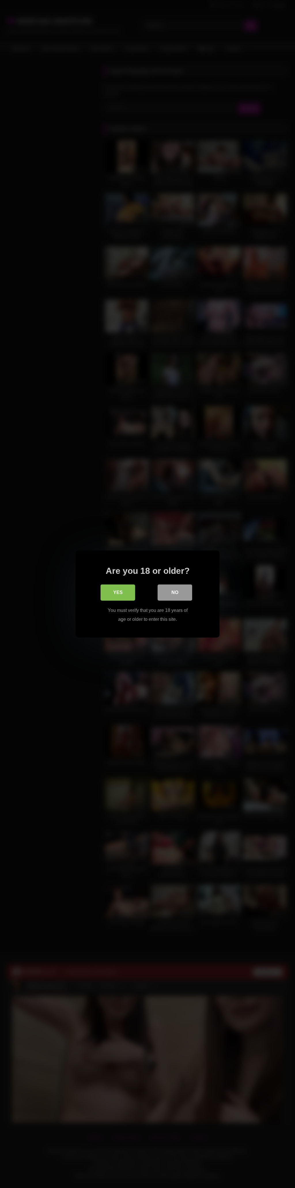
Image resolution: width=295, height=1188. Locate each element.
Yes (118, 592)
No (174, 592)
